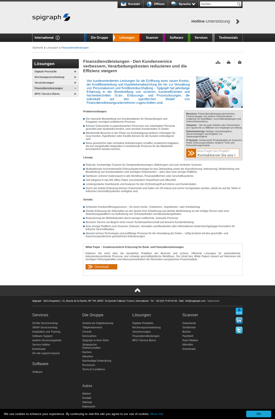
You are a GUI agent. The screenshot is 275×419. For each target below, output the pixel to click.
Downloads (39, 348)
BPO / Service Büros (47, 93)
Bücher (186, 331)
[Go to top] (137, 290)
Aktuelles (87, 356)
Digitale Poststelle (46, 71)
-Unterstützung (210, 21)
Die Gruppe (99, 37)
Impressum (213, 301)
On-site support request (46, 353)
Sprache (185, 4)
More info (156, 414)
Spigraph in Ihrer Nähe (95, 340)
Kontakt (134, 4)
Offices (159, 4)
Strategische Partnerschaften (91, 346)
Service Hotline (41, 344)
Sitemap (87, 402)
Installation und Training (46, 331)
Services (201, 37)
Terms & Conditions (93, 369)
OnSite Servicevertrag (45, 323)
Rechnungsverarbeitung (49, 77)
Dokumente (189, 323)
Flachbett (187, 336)
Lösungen (126, 37)
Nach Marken (190, 340)
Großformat (189, 327)
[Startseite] (51, 27)
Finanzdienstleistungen (49, 88)
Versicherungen (44, 82)
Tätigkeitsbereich (92, 327)
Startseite (37, 47)
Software (176, 37)
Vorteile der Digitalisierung (97, 323)
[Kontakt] (240, 62)
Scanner (152, 37)
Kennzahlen (89, 336)
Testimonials (228, 37)
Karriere (87, 352)
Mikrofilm (187, 344)
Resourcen (88, 365)
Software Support (42, 336)
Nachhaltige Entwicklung (96, 360)
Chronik (87, 331)
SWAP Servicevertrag (44, 327)
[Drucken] (229, 62)
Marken (86, 393)
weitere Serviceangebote (46, 340)
